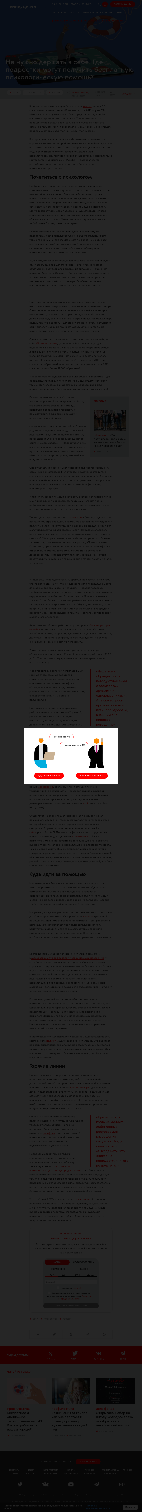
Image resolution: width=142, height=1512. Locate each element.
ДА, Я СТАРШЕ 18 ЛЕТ (49, 776)
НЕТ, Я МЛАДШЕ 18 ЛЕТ (92, 776)
